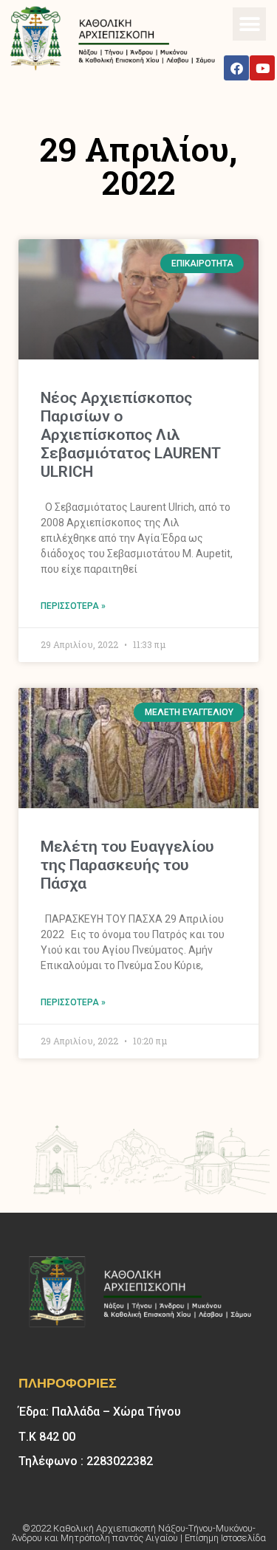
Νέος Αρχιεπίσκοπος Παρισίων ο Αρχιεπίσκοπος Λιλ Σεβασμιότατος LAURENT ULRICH (130, 435)
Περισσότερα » (73, 606)
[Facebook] (236, 67)
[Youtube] (262, 67)
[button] (249, 24)
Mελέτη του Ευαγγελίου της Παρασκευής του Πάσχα (127, 865)
